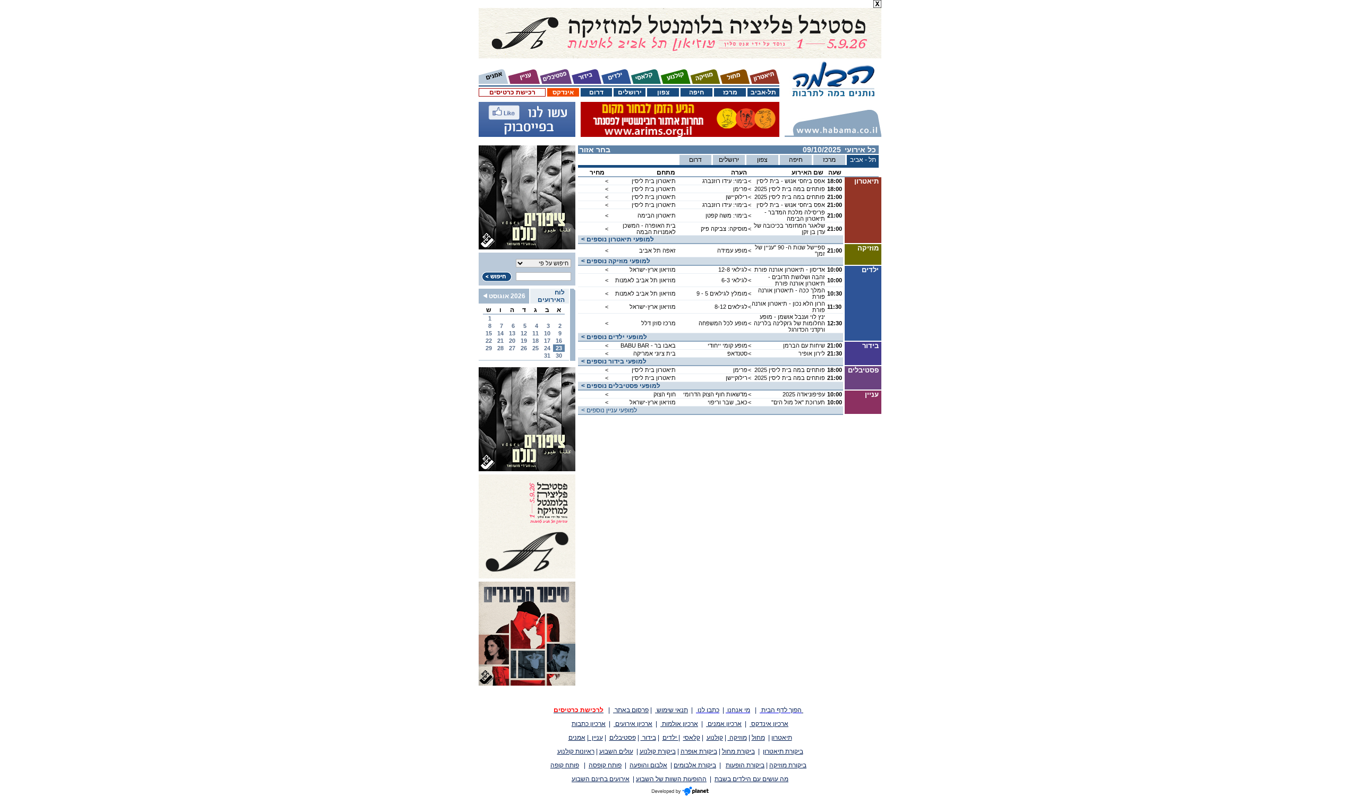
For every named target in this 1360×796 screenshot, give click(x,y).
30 (559, 355)
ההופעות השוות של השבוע (671, 779)
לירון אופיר (811, 353)
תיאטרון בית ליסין (654, 181)
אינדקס (563, 92)
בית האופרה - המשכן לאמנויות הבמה (649, 228)
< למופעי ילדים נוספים (612, 337)
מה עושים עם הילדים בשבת (751, 779)
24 (547, 348)
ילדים (670, 737)
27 (512, 348)
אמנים (576, 737)
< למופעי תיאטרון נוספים (616, 239)
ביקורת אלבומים (695, 765)
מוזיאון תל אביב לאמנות (645, 280)
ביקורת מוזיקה (787, 765)
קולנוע (715, 737)
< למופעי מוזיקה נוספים (614, 261)
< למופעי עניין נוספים (607, 410)
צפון (663, 92)
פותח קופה (564, 765)
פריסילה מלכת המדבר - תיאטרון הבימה (794, 215)
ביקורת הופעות (745, 765)
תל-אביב (763, 92)
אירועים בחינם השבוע (601, 779)
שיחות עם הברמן (804, 345)
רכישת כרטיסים (512, 92)
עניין (596, 737)
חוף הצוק (664, 394)
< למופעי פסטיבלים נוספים (619, 386)
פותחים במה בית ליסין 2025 (789, 189)
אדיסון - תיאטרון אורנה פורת (789, 269)
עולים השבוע (616, 751)
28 (500, 348)
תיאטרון (781, 737)
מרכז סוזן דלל (658, 323)
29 (489, 348)
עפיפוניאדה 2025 (804, 394)
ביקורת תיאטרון (783, 751)
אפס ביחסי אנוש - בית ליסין (790, 181)
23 (559, 348)
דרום (596, 92)
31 (547, 355)
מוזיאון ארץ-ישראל (653, 269)
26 (524, 348)
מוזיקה (737, 737)
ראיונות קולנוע (575, 751)
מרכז (730, 92)
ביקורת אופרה (699, 751)
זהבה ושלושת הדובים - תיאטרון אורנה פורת (796, 280)
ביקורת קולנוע (658, 751)
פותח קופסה (605, 765)
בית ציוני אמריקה (654, 353)
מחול (758, 737)
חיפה (696, 92)
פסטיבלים (622, 737)
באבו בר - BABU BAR (648, 345)
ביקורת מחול (738, 751)
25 (535, 348)
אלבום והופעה (648, 765)
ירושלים (630, 92)
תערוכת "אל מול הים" (798, 402)
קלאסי (691, 737)
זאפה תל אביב (657, 250)
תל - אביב (863, 159)
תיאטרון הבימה (657, 215)
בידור (648, 737)
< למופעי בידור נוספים (612, 361)
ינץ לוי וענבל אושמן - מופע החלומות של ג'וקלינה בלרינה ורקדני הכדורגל (789, 323)
